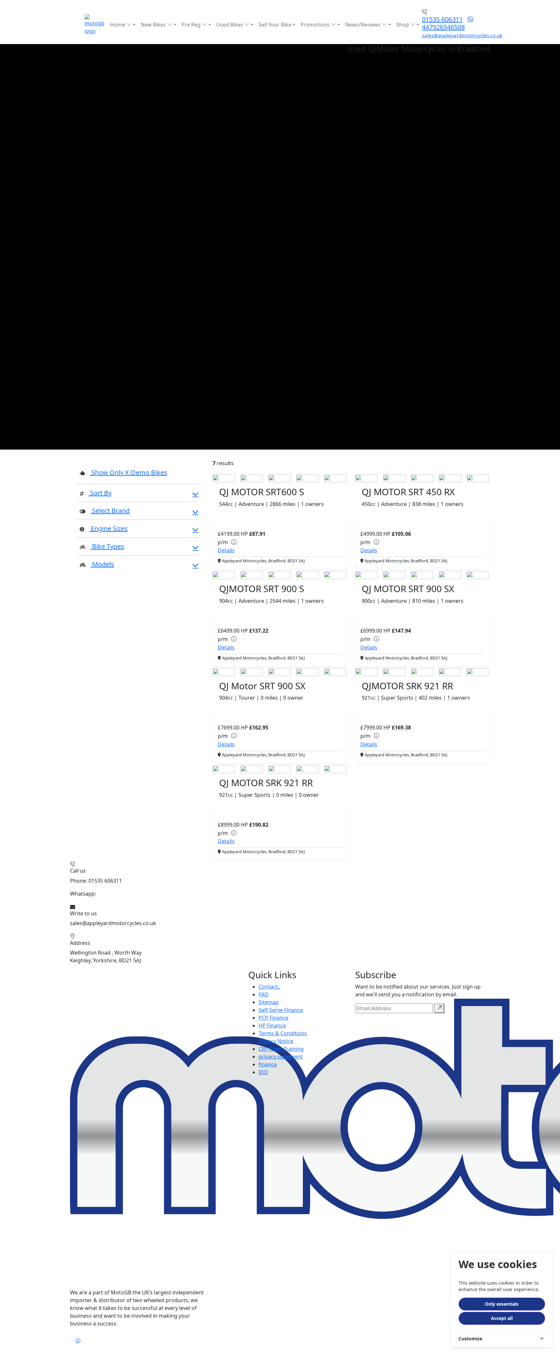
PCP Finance (273, 1017)
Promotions (315, 24)
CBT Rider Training (281, 1048)
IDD (263, 1072)
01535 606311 (442, 19)
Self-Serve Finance (281, 1010)
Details (226, 550)
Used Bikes (230, 24)
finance (268, 1064)
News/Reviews (363, 24)
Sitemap (269, 1002)
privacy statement (281, 1056)
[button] (137, 493)
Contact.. (269, 986)
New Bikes (154, 24)
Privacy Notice (276, 1041)
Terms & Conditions (283, 1033)
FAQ (264, 994)
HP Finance (272, 1025)
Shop (403, 24)
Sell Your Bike (275, 24)
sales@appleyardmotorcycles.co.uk (462, 35)
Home (118, 24)
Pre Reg (191, 24)
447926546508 (443, 27)
